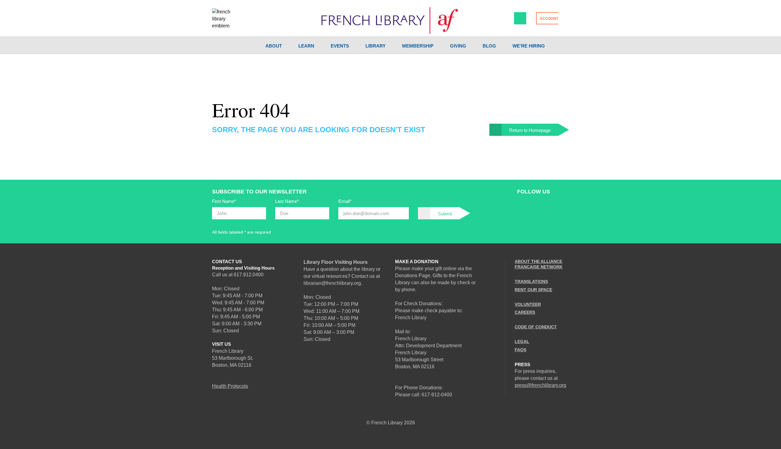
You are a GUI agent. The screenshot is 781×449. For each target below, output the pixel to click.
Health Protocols (230, 386)
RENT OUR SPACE (533, 289)
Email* (344, 201)
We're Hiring (529, 45)
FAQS (520, 349)
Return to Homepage (530, 130)
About (273, 45)
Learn (306, 45)
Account (549, 18)
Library (375, 45)
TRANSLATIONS (531, 281)
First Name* (224, 201)
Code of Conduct (536, 326)
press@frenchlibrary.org (540, 385)
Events (340, 45)
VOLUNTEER (528, 304)
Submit (445, 213)
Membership (418, 45)
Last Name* (287, 201)
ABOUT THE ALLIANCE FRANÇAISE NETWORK (539, 264)
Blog (489, 45)
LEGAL (522, 341)
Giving (458, 45)
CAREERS (525, 312)
